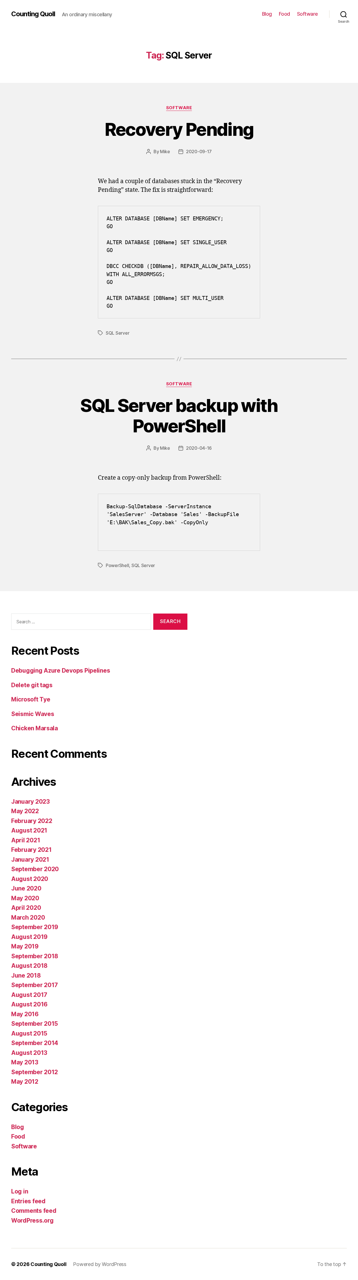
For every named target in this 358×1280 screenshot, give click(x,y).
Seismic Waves (32, 713)
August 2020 (29, 878)
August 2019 (29, 936)
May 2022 (25, 811)
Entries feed (28, 1201)
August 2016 (29, 1004)
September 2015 (34, 1023)
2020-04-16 (199, 448)
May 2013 (24, 1062)
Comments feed (33, 1210)
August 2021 (29, 830)
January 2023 (30, 801)
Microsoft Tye (30, 699)
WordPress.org (32, 1220)
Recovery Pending (179, 129)
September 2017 (34, 984)
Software (307, 14)
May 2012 (24, 1081)
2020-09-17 (199, 151)
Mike (165, 151)
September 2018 (34, 956)
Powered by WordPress (99, 1264)
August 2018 (29, 965)
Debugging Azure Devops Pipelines (60, 670)
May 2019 (25, 946)
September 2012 (34, 1072)
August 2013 (29, 1052)
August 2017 (29, 994)
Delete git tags (32, 685)
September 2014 (34, 1042)
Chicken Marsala (34, 728)
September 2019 (34, 927)
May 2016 (25, 1014)
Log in (19, 1191)
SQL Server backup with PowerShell (178, 416)
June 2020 (26, 888)
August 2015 (29, 1033)
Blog (267, 14)
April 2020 (26, 907)
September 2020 (35, 869)
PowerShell (117, 565)
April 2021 (25, 840)
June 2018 (26, 975)
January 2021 (30, 859)
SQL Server (117, 333)
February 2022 (31, 820)
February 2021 (31, 849)
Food (284, 14)
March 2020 (28, 917)
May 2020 (25, 898)
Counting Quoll (33, 14)
